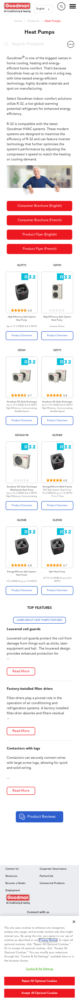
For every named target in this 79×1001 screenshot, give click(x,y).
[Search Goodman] (61, 6)
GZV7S (57, 350)
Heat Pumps (52, 21)
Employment (12, 890)
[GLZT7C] (21, 292)
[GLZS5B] (57, 547)
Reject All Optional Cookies (39, 981)
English (40, 9)
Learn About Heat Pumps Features (39, 620)
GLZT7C (21, 265)
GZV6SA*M (21, 435)
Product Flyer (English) (40, 234)
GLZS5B (57, 520)
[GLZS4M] (57, 462)
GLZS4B (21, 520)
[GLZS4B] (22, 547)
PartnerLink (46, 876)
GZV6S (22, 350)
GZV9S (57, 265)
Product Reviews (41, 817)
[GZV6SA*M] (21, 462)
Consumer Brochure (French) (40, 220)
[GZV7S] (57, 377)
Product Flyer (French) (39, 249)
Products (33, 21)
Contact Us (12, 869)
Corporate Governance (53, 869)
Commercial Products (52, 883)
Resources (11, 876)
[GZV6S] (21, 377)
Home (18, 21)
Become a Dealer (15, 883)
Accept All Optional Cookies (39, 993)
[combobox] (43, 9)
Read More (20, 671)
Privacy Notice (48, 940)
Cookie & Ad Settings (39, 969)
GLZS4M (57, 435)
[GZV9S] (57, 292)
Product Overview (22, 335)
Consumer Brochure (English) (39, 206)
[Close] (74, 921)
